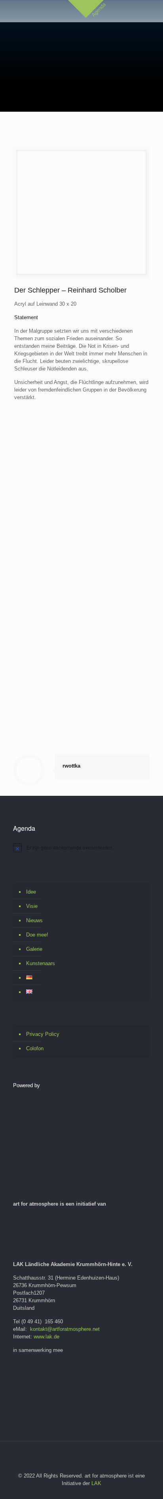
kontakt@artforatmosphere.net (65, 1329)
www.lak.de (46, 1337)
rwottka (71, 766)
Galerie (34, 949)
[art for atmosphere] (89, 41)
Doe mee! (37, 935)
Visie (32, 906)
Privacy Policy (42, 1034)
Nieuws (34, 920)
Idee (31, 892)
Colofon (35, 1048)
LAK (96, 1483)
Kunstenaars (40, 963)
